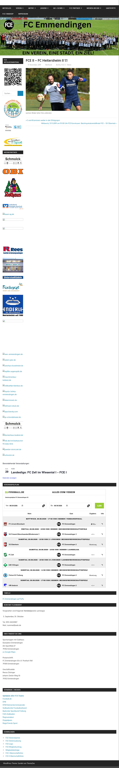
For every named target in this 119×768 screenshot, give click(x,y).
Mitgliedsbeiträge (12, 750)
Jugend (44, 8)
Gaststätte (111, 8)
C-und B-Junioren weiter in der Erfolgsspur (43, 120)
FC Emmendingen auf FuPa (13, 599)
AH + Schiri (58, 8)
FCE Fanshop (7, 14)
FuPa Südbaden (9, 714)
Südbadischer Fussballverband (15, 708)
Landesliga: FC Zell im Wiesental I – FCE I (39, 472)
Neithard (48, 65)
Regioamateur (8, 717)
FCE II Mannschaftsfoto (15, 756)
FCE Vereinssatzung (13, 741)
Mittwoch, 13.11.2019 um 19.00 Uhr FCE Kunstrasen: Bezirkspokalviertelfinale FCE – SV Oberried (78, 123)
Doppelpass (7, 720)
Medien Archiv (93, 8)
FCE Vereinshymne (13, 738)
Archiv (58, 65)
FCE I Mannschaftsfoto (14, 753)
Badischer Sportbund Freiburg (14, 711)
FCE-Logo (9, 744)
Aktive (31, 8)
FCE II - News (66, 65)
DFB (4, 702)
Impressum (23, 14)
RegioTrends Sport (10, 723)
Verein (19, 8)
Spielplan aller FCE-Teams (13, 696)
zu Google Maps (9, 652)
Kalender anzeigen (9, 478)
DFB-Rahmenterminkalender (14, 705)
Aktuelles (6, 8)
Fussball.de (7, 699)
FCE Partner (74, 8)
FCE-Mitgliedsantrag (13, 747)
